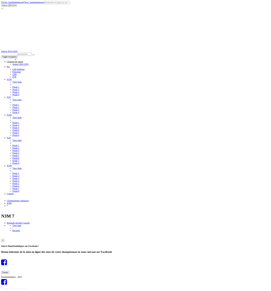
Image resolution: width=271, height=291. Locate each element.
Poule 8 (15, 163)
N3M (9, 203)
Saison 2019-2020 (9, 51)
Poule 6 (15, 135)
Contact (10, 193)
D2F (14, 77)
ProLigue (16, 72)
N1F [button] (9, 97)
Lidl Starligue (18, 69)
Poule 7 (15, 160)
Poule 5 (15, 133)
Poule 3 (15, 92)
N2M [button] (9, 115)
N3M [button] (9, 166)
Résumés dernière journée (18, 223)
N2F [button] (9, 138)
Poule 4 (15, 94)
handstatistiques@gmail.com (14, 288)
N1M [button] (9, 79)
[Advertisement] (135, 29)
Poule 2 (15, 89)
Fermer (5, 272)
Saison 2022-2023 (20, 64)
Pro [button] (8, 67)
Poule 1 (15, 87)
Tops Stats (17, 82)
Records (16, 230)
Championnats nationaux (18, 200)
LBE (14, 74)
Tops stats (16, 225)
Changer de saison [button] (15, 61)
